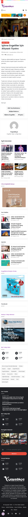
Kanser (3, 374)
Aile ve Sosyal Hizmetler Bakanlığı (9, 366)
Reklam (24, 507)
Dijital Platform (14, 111)
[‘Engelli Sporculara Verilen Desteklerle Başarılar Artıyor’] (23, 442)
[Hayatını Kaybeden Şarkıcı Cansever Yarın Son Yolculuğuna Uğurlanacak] (7, 148)
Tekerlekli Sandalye (15, 376)
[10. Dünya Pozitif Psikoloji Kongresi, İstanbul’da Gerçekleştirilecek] (5, 249)
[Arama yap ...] (26, 10)
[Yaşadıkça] (7, 6)
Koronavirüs (10, 374)
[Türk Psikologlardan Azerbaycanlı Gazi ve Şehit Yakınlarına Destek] (5, 436)
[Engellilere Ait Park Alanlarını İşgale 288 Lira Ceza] (23, 436)
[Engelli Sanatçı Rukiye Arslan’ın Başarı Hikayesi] (21, 166)
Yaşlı (23, 376)
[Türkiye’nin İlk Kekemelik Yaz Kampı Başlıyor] (5, 263)
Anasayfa (5, 39)
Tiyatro (21, 115)
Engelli (9, 368)
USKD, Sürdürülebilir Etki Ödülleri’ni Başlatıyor (17, 217)
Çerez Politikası (18, 507)
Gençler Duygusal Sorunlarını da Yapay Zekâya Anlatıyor (17, 225)
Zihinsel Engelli (5, 379)
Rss (12, 509)
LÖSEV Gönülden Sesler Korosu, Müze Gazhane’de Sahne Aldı (7, 174)
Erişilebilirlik (13, 371)
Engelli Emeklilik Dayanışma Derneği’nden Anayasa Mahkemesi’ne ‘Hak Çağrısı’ (19, 232)
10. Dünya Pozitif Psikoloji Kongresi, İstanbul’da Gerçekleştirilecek (18, 248)
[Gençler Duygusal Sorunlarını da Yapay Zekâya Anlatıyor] (5, 226)
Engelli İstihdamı (5, 371)
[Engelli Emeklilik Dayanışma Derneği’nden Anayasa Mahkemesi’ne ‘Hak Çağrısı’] (5, 233)
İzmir (17, 379)
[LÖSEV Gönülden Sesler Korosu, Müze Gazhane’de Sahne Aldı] (7, 166)
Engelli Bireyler (16, 368)
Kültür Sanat (11, 39)
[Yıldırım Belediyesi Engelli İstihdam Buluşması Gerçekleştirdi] (14, 435)
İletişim (15, 509)
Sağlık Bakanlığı (5, 376)
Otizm (16, 374)
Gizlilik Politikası (9, 507)
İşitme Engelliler (10, 115)
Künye (3, 507)
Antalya (20, 366)
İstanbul (12, 379)
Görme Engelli (22, 371)
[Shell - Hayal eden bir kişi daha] (14, 15)
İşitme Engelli (5, 382)
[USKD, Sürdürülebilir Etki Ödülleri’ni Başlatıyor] (5, 219)
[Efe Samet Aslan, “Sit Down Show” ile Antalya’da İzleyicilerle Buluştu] (21, 148)
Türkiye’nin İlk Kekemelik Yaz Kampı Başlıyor (18, 261)
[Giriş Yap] (23, 10)
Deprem (4, 368)
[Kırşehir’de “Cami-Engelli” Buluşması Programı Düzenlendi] (5, 442)
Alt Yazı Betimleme (14, 108)
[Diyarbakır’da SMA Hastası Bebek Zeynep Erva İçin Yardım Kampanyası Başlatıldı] (14, 442)
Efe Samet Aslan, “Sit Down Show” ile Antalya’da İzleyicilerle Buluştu (20, 155)
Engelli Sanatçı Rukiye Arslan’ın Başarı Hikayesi (19, 173)
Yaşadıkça (14, 132)
